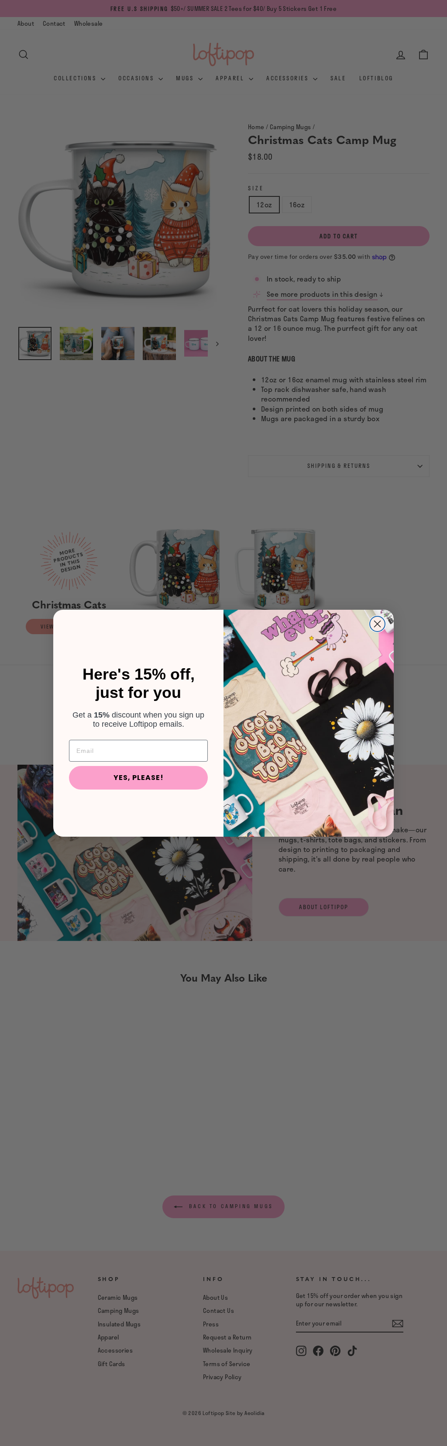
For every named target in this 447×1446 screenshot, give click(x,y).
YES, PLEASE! (138, 778)
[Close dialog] (377, 624)
